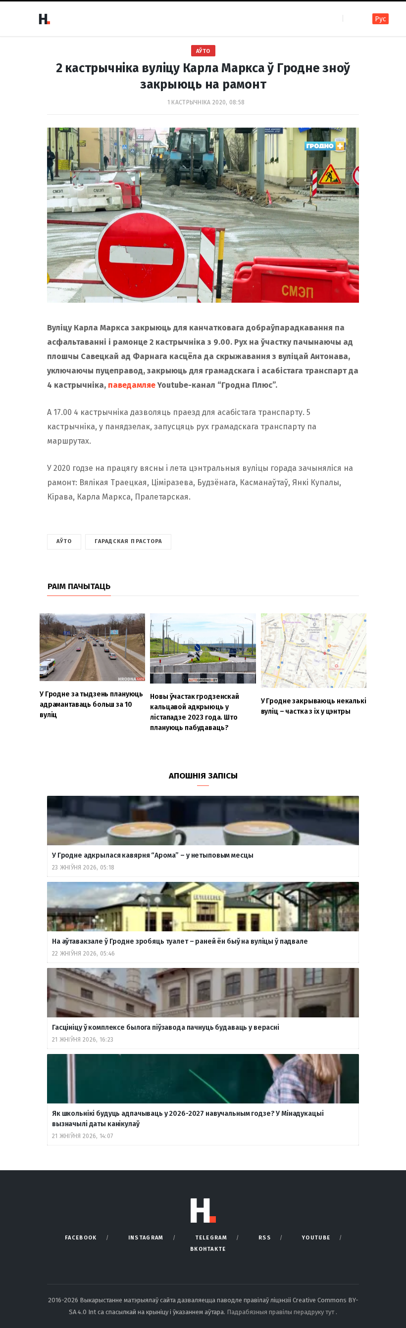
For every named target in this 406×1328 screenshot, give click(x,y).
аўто (64, 541)
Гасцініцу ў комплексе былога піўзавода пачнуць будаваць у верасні (165, 1027)
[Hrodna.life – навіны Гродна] (44, 18)
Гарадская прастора (128, 541)
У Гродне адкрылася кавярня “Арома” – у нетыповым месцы (152, 855)
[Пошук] (351, 18)
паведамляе (131, 385)
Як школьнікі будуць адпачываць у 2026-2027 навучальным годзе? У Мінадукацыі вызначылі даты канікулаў (188, 1118)
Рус (380, 19)
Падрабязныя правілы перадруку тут (281, 1312)
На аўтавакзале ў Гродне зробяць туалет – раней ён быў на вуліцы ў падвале (180, 941)
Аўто (203, 51)
